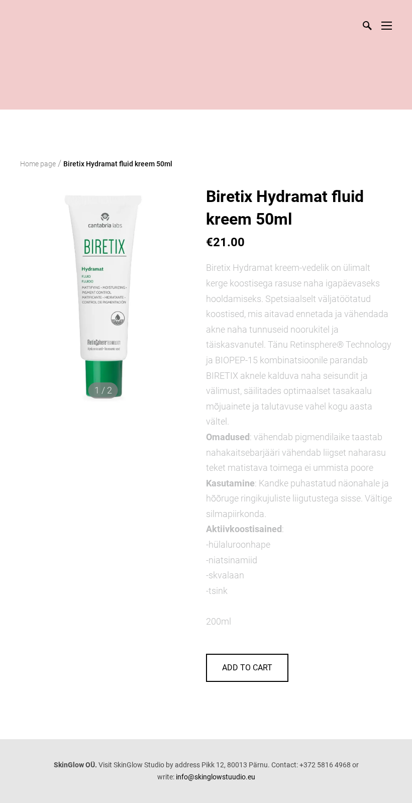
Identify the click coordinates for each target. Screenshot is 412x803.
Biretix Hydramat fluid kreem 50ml (117, 164)
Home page (38, 164)
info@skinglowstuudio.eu (215, 777)
